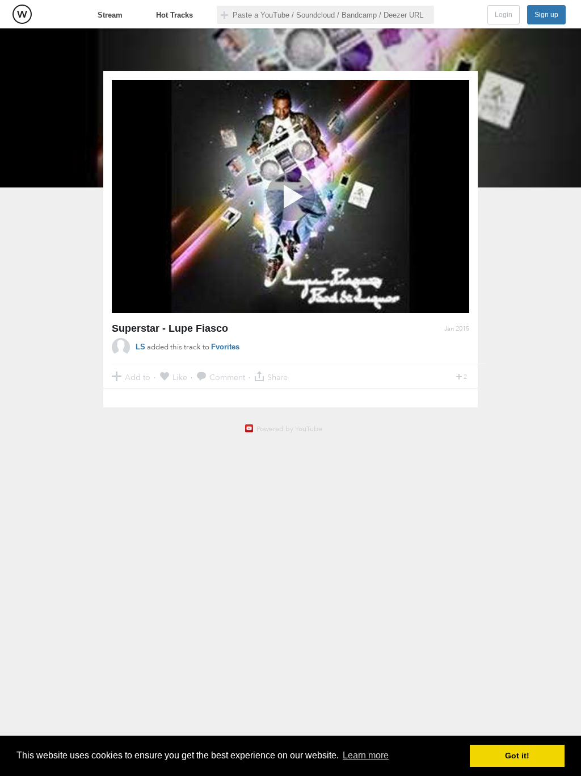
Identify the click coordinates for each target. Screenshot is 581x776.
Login (503, 15)
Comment (227, 377)
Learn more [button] (366, 755)
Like (179, 377)
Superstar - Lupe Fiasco (170, 328)
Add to (137, 377)
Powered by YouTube (289, 428)
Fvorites (225, 347)
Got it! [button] (517, 755)
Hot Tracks (174, 15)
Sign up (546, 15)
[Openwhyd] (22, 14)
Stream (110, 15)
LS (140, 347)
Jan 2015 (456, 328)
